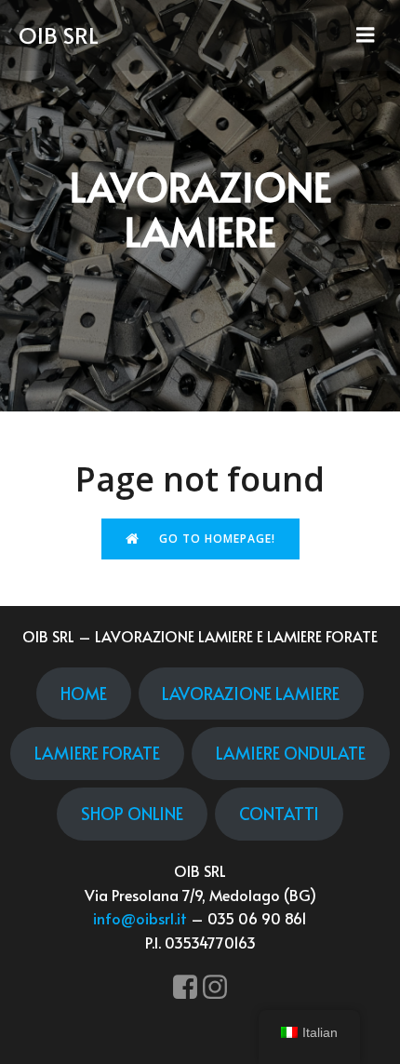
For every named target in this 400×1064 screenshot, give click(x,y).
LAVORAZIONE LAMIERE (251, 693)
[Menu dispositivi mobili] (365, 35)
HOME (83, 693)
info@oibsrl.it (140, 918)
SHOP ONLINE (132, 813)
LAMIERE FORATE (97, 752)
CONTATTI (279, 813)
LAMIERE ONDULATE (291, 752)
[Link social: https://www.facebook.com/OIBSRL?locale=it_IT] (185, 988)
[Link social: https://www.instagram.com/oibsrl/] (215, 988)
